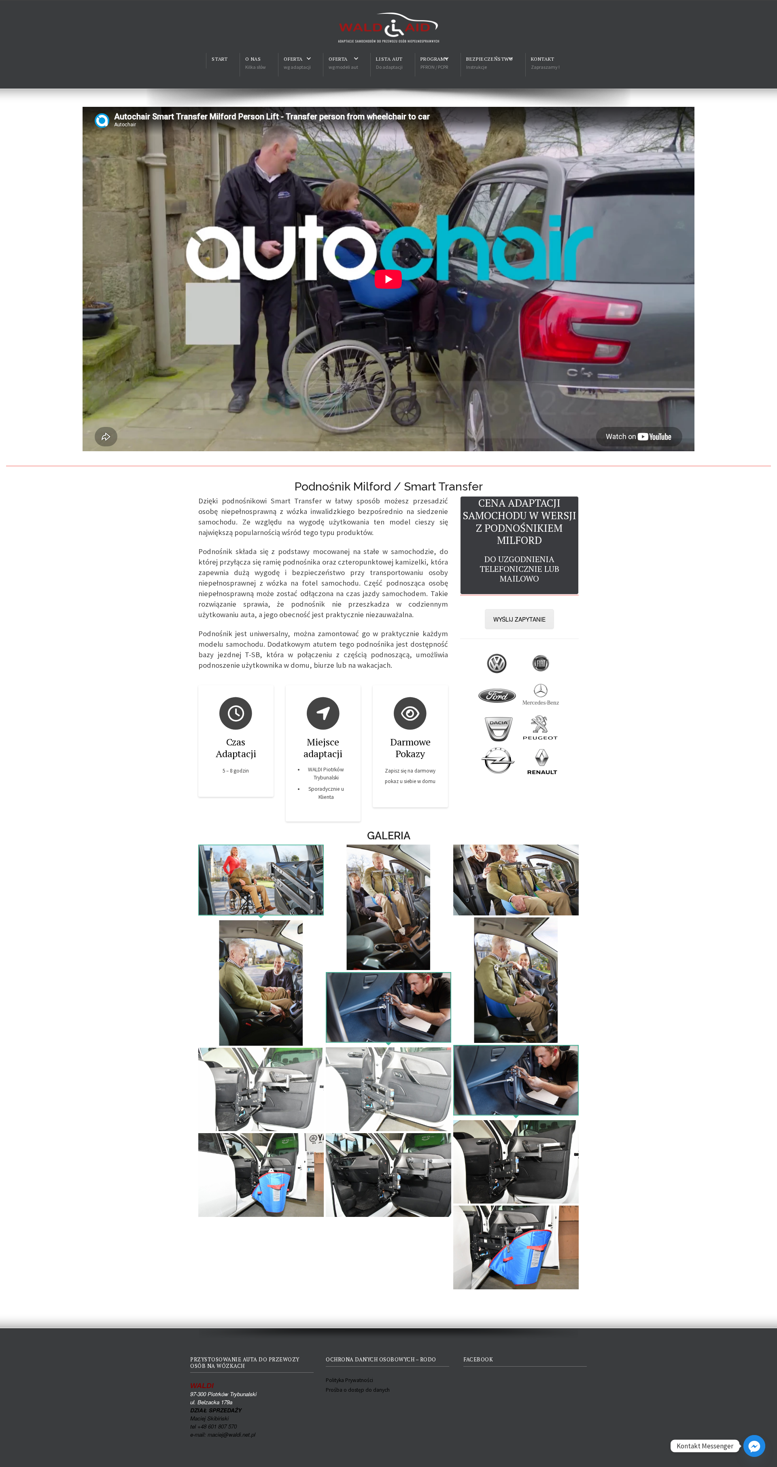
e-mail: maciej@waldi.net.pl (222, 1434)
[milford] (516, 880)
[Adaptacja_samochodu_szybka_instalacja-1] (261, 881)
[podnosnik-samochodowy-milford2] (388, 907)
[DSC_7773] (516, 1247)
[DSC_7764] (388, 1175)
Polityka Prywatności (349, 1380)
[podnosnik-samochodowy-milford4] (516, 980)
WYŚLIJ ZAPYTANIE (519, 619)
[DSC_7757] (261, 1090)
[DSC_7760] (516, 1162)
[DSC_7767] (261, 1175)
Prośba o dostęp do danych (358, 1389)
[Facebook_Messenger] (754, 1446)
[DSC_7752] (388, 1089)
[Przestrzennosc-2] (388, 1008)
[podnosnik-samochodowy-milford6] (261, 983)
